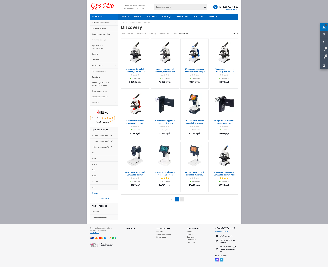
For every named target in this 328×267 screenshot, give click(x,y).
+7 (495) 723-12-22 (228, 7)
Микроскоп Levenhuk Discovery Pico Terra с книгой (135, 123)
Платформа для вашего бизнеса (107, 244)
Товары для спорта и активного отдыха (100, 84)
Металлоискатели (99, 40)
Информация (193, 228)
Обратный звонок (231, 9)
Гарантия (213, 17)
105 (93, 153)
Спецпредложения (99, 217)
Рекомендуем (163, 228)
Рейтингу (153, 34)
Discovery (95, 193)
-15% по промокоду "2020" (102, 141)
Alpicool (95, 181)
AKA (93, 170)
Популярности (141, 34)
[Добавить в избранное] (146, 45)
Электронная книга (99, 91)
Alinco (94, 176)
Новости (130, 228)
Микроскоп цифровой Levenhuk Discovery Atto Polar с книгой (224, 174)
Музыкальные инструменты (97, 47)
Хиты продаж (161, 237)
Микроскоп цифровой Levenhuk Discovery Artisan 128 (194, 123)
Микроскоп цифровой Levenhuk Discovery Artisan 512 (165, 174)
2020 (94, 158)
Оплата (137, 17)
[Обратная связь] (324, 34)
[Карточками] (234, 33)
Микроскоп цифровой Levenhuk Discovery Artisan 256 (224, 123)
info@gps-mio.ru (226, 236)
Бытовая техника (99, 28)
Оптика (95, 54)
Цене (175, 34)
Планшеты (96, 60)
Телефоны (96, 77)
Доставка (152, 17)
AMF (93, 187)
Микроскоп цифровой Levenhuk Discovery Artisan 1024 (165, 123)
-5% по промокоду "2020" (102, 147)
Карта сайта (94, 233)
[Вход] (324, 65)
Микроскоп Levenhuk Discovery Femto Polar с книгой (165, 71)
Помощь (166, 17)
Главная (125, 17)
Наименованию (164, 34)
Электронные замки (100, 97)
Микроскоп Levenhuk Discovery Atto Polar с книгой (135, 71)
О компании (182, 17)
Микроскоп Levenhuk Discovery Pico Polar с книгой (224, 71)
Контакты (198, 17)
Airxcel (94, 164)
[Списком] (237, 33)
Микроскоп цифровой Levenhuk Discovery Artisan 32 (135, 174)
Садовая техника (99, 71)
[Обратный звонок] (324, 42)
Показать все (104, 198)
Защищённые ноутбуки (101, 34)
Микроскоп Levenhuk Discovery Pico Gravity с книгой (194, 71)
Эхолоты (95, 102)
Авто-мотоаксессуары (101, 22)
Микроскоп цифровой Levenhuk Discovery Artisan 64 (194, 174)
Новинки (95, 211)
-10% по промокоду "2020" (102, 135)
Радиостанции (97, 65)
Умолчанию (183, 34)
